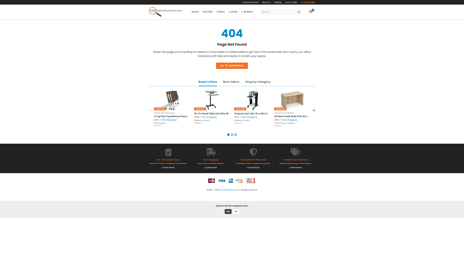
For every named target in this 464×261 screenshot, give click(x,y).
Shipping (278, 2)
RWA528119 (197, 123)
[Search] (299, 12)
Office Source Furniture (284, 123)
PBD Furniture (160, 123)
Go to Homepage (232, 65)
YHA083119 (277, 126)
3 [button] (235, 134)
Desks (195, 11)
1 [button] (228, 134)
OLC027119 (237, 123)
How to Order (291, 2)
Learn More (168, 167)
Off (228, 211)
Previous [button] (150, 110)
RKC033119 (157, 126)
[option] (172, 110)
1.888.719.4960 (309, 2)
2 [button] (232, 134)
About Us (266, 2)
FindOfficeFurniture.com (229, 189)
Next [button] (314, 110)
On (236, 211)
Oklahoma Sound (201, 120)
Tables (221, 11)
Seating (208, 11)
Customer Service (250, 2)
